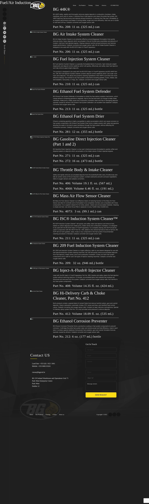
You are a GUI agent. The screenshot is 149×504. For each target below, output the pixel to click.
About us (104, 5)
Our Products (82, 5)
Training (90, 5)
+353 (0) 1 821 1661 (47, 363)
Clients (97, 5)
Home (74, 5)
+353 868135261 (114, 5)
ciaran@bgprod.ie (38, 372)
